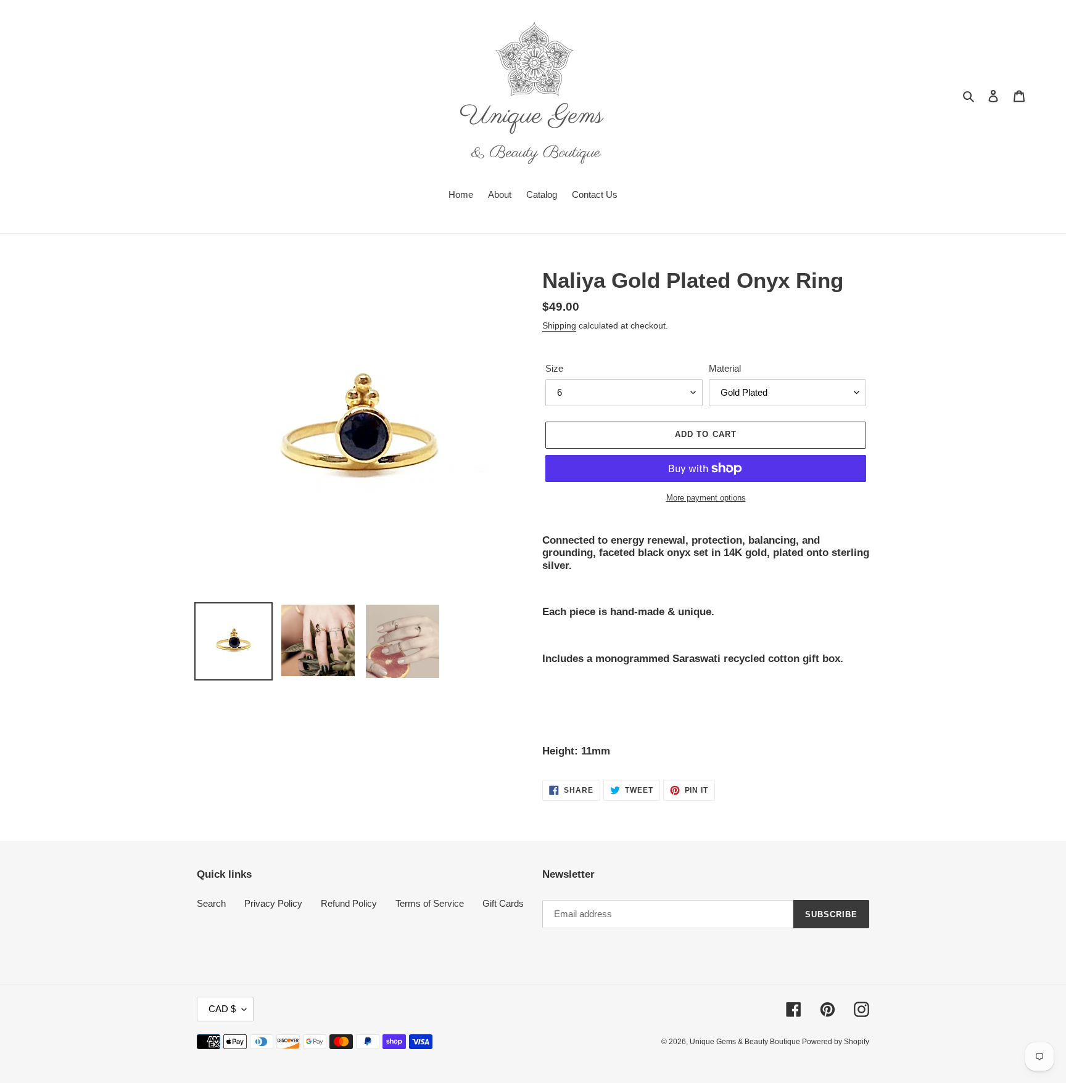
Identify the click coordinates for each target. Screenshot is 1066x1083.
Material (725, 368)
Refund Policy (349, 903)
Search (211, 903)
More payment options (706, 497)
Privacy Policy (273, 903)
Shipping (559, 325)
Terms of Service (429, 903)
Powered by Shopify (835, 1041)
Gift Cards (503, 903)
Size (554, 368)
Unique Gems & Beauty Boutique (746, 1041)
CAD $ (222, 1008)
